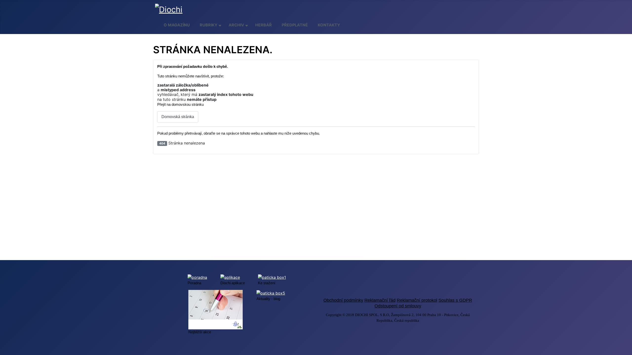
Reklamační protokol (417, 300)
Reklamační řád (379, 300)
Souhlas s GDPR (455, 300)
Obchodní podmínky (343, 300)
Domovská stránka (177, 117)
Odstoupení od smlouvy (398, 305)
